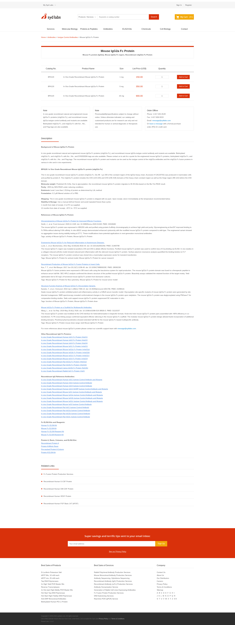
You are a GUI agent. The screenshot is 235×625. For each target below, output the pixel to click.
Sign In (179, 5)
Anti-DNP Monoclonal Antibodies (53, 599)
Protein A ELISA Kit (48, 452)
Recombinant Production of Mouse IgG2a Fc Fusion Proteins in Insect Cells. (70, 264)
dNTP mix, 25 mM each (50, 578)
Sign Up (161, 544)
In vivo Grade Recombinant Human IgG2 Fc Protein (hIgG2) (64, 340)
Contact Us (161, 572)
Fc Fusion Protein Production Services (58, 474)
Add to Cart (183, 77)
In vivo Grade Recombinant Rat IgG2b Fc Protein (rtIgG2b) (64, 365)
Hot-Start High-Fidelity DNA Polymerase (56, 596)
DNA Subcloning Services (104, 596)
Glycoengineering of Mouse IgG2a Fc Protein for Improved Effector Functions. (71, 221)
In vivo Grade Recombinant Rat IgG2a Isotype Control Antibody (65, 410)
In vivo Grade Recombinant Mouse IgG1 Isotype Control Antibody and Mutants (71, 392)
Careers (160, 581)
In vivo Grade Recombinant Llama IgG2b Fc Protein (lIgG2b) (64, 368)
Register (188, 5)
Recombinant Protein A (50, 443)
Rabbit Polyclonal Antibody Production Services (112, 572)
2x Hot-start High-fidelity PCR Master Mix (57, 590)
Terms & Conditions (164, 587)
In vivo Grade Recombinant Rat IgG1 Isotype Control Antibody (65, 407)
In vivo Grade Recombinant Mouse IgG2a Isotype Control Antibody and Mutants (72, 395)
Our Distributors (163, 578)
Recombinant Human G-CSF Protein (58, 481)
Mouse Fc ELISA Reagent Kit (52, 435)
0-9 (175, 599)
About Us (160, 575)
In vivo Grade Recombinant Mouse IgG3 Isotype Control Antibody (66, 404)
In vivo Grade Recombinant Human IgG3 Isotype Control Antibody (66, 386)
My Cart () (186, 17)
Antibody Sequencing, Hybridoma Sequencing (111, 578)
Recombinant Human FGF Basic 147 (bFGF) (61, 504)
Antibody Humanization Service (106, 587)
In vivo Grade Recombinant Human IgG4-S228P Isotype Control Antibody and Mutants (74, 389)
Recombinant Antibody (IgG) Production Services (113, 581)
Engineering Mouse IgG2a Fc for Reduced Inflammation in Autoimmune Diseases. (73, 243)
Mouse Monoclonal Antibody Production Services (113, 575)
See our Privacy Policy (117, 551)
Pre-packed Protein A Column (52, 449)
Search (154, 17)
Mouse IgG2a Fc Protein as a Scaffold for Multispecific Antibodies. (66, 307)
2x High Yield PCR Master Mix (52, 584)
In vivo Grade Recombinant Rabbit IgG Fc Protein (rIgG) (63, 371)
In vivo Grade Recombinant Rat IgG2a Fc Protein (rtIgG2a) (64, 362)
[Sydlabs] (51, 16)
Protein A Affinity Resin (49, 446)
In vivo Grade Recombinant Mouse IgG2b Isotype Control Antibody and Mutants (72, 398)
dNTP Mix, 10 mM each (50, 575)
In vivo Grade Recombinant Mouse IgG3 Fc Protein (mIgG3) (64, 359)
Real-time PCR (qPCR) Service (106, 599)
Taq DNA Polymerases (49, 581)
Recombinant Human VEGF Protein (57, 496)
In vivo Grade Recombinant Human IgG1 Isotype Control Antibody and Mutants (71, 380)
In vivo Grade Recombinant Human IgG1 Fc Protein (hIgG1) (64, 337)
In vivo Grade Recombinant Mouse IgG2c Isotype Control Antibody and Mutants (72, 401)
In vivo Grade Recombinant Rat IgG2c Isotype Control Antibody (65, 417)
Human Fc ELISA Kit (49, 425)
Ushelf (51, 621)
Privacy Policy (162, 584)
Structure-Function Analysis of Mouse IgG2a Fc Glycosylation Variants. (68, 286)
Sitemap (160, 590)
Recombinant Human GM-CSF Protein (58, 489)
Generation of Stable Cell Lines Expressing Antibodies (115, 590)
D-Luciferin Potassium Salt (51, 572)
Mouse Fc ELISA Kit (48, 428)
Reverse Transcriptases (50, 587)
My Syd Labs (48, 5)
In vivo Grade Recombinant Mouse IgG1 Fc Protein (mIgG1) (64, 346)
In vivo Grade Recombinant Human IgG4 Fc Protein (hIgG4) (64, 343)
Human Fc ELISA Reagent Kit (52, 431)
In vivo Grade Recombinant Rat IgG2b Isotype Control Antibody (65, 414)
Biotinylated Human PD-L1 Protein (54, 602)
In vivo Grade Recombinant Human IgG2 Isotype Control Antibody (66, 383)
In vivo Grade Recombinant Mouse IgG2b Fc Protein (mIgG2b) (65, 353)
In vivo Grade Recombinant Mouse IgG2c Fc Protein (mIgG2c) (65, 356)
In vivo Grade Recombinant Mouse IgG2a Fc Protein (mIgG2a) (65, 349)
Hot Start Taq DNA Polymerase (53, 593)
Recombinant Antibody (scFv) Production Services (113, 584)
